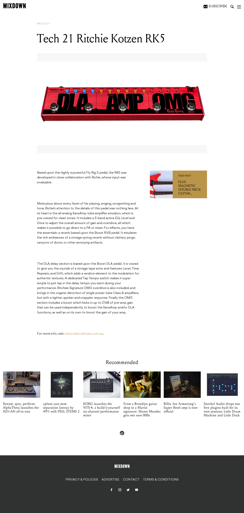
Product (43, 24)
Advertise (110, 479)
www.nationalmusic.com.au (83, 333)
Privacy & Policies (82, 479)
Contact (131, 479)
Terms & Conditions (161, 479)
